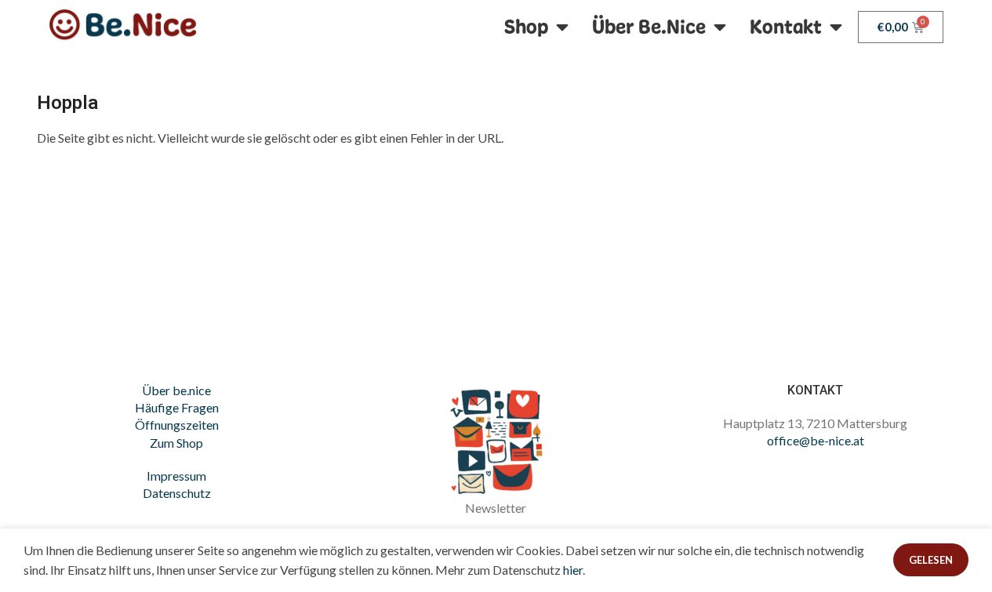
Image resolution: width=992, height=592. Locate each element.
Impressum (176, 475)
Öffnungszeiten (177, 424)
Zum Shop (176, 442)
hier (573, 569)
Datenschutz (177, 492)
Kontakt (786, 26)
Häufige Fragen (177, 407)
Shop (526, 26)
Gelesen (931, 560)
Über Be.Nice (649, 26)
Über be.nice (176, 390)
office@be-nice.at (815, 440)
